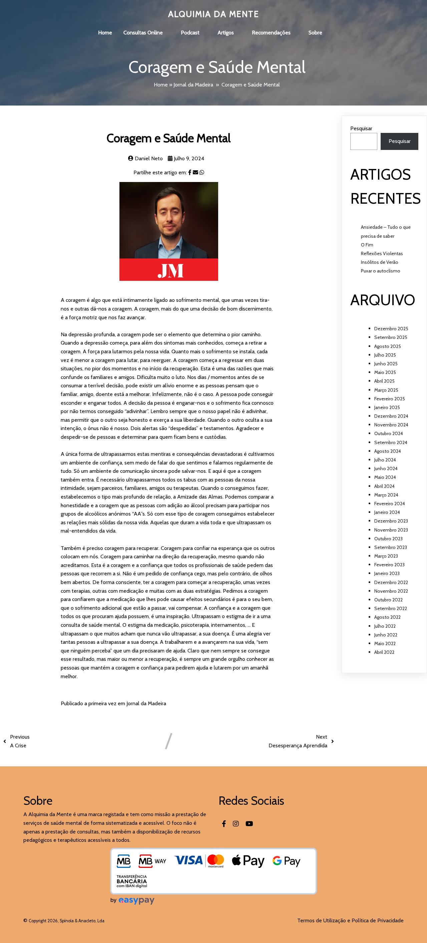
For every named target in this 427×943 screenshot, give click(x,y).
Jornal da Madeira (193, 84)
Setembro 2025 (390, 337)
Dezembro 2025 (391, 329)
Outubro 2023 (388, 539)
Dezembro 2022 (391, 582)
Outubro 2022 (388, 600)
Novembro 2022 (391, 591)
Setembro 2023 (390, 547)
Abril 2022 (384, 652)
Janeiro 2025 (387, 407)
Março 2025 (386, 390)
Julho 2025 (385, 355)
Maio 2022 (385, 643)
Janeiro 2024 (387, 512)
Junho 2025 (386, 364)
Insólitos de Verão (379, 262)
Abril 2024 (384, 486)
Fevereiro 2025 (389, 399)
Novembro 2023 (391, 530)
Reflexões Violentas (382, 253)
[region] (213, 919)
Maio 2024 (385, 477)
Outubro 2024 (388, 433)
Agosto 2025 (387, 346)
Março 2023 (386, 556)
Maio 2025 (385, 372)
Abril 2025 (384, 381)
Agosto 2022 (387, 617)
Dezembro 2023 (391, 521)
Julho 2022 (385, 626)
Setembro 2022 (390, 608)
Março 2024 (386, 495)
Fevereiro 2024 (389, 504)
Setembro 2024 (390, 442)
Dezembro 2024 (391, 416)
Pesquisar (361, 128)
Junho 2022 (385, 635)
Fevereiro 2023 (389, 565)
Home (161, 84)
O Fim (367, 245)
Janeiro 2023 (387, 573)
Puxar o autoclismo (380, 271)
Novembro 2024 (391, 425)
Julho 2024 (385, 460)
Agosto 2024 (387, 451)
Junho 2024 (386, 468)
